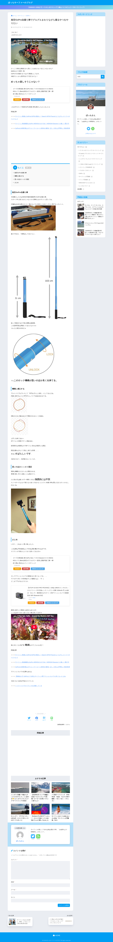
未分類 (80, 189)
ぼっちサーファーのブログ (20, 2)
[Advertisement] (40, 145)
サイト (13, 897)
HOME (57, 935)
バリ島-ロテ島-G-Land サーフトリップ (90, 164)
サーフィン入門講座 (85, 176)
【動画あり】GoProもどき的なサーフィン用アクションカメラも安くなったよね (40, 676)
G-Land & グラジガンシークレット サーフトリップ (90, 154)
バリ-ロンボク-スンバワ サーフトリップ (91, 150)
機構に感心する (19, 176)
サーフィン (82, 147)
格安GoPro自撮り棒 (21, 172)
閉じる (28, 167)
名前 (13, 882)
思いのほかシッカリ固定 (22, 179)
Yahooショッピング (37, 99)
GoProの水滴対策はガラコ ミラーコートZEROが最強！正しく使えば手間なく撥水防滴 (42, 128)
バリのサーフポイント (86, 170)
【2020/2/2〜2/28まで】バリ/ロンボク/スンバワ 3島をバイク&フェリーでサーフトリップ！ (56, 7)
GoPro (68, 724)
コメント (14, 859)
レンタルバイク (84, 186)
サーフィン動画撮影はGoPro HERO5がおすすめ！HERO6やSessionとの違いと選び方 (42, 123)
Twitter (32, 839)
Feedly (38, 839)
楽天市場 (25, 99)
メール (13, 889)
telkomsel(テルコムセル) (86, 182)
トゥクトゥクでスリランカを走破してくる (28, 686)
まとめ (17, 182)
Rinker (34, 597)
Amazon (17, 99)
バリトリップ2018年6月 (86, 167)
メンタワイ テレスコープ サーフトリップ (90, 160)
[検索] (102, 77)
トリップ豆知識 (84, 179)
